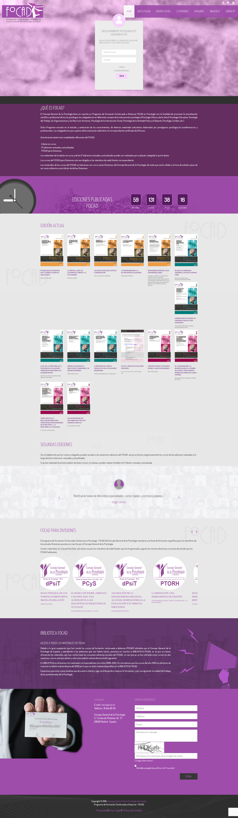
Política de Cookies (132, 814)
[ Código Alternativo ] (144, 764)
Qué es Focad (143, 11)
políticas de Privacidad (164, 771)
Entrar (122, 76)
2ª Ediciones (183, 11)
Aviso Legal (115, 814)
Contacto (230, 11)
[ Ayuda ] (122, 67)
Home (129, 11)
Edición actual (163, 11)
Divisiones (199, 11)
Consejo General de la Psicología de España (127, 804)
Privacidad (101, 814)
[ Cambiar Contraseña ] (122, 71)
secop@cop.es (108, 708)
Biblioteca (215, 11)
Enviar (189, 779)
